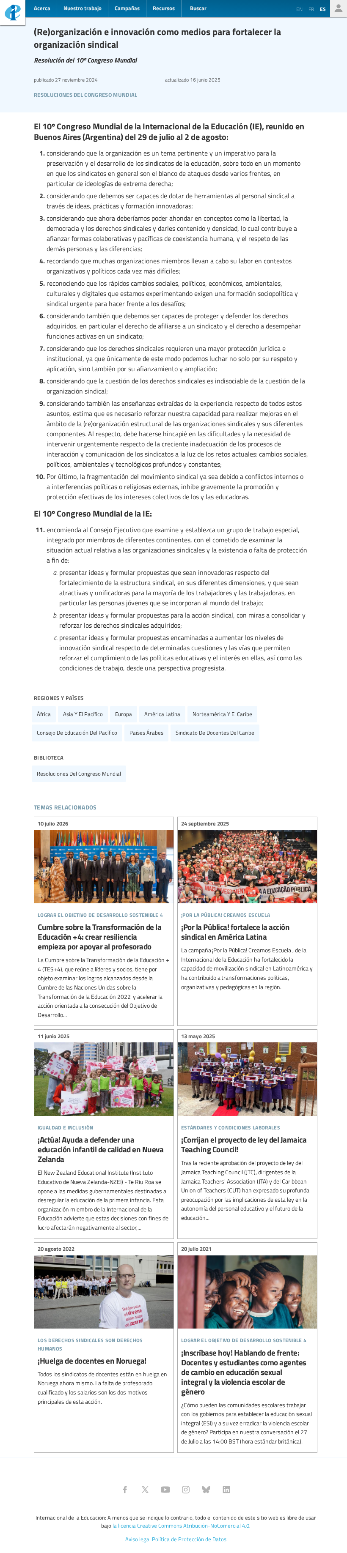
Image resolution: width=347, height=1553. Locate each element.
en (299, 8)
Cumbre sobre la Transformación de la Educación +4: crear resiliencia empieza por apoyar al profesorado (104, 920)
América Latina (162, 714)
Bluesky (206, 1490)
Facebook (125, 1490)
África (44, 714)
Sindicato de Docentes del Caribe (215, 732)
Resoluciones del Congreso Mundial (86, 93)
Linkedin (226, 1490)
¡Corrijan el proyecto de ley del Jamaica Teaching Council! (247, 1128)
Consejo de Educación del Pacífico (77, 732)
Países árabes (146, 732)
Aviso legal (138, 1539)
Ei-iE (12, 13)
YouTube (165, 1490)
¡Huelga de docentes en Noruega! (104, 1327)
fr (311, 8)
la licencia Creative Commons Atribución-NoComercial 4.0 (181, 1525)
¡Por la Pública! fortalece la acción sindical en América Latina (247, 906)
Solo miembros (338, 8)
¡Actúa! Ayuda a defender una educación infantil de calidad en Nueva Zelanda (104, 1133)
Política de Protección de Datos (189, 1539)
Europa (123, 714)
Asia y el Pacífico (83, 714)
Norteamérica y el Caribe (222, 714)
